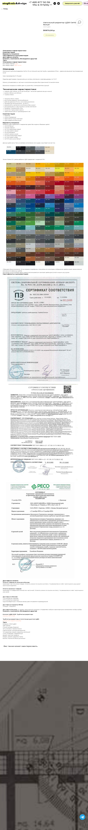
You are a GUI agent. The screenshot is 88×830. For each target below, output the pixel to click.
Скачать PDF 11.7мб (9, 616)
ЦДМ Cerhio (17, 65)
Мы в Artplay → (42, 4)
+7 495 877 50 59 (39, 2)
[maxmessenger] (58, 3)
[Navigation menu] (85, 3)
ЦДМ (16, 63)
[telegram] (54, 3)
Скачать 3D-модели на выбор (12, 620)
